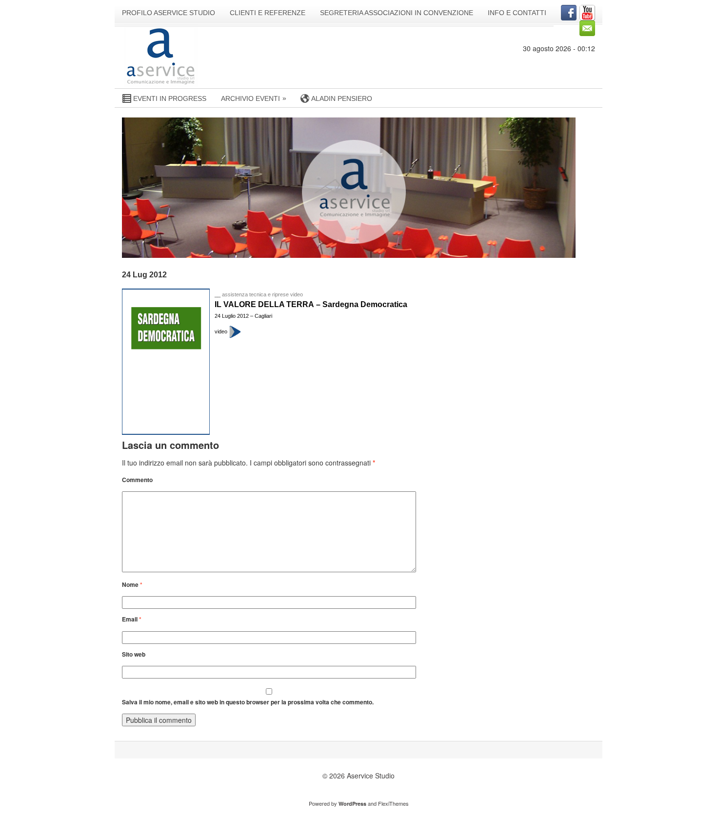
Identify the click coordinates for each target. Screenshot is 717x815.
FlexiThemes (393, 803)
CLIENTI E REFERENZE (267, 13)
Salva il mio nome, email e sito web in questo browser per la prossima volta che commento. (248, 702)
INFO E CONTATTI (517, 13)
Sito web (133, 654)
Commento (137, 480)
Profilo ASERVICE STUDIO (168, 13)
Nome (132, 585)
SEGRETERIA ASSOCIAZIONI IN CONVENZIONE (396, 13)
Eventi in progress (169, 98)
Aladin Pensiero (341, 98)
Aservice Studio (371, 775)
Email (131, 619)
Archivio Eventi (253, 98)
